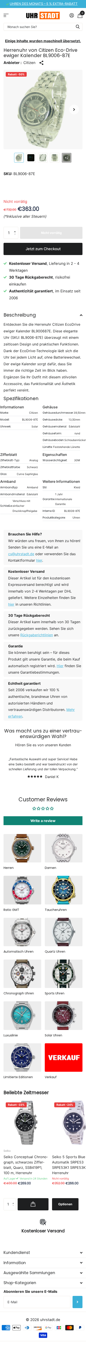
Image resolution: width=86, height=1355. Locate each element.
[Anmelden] (71, 15)
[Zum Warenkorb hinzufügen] (33, 1204)
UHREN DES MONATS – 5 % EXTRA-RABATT (44, 4)
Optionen (65, 1204)
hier (39, 560)
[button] (74, 109)
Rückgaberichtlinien (36, 635)
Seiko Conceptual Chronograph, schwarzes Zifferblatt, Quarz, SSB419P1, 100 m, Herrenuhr (26, 1165)
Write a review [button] (43, 820)
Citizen (29, 62)
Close (43, 1253)
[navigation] (19, 158)
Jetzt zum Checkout (43, 249)
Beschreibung (20, 315)
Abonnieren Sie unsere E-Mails (30, 1291)
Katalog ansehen (6, 15)
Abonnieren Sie (77, 1302)
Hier (60, 666)
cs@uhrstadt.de (21, 554)
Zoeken (77, 27)
